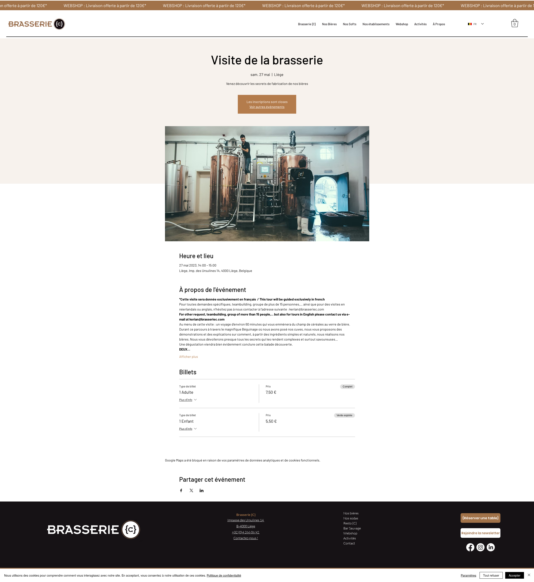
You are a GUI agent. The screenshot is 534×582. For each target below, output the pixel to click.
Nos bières (351, 513)
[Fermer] (528, 575)
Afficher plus (188, 356)
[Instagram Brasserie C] (480, 547)
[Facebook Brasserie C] (470, 547)
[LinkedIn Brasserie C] (491, 547)
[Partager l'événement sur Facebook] (181, 490)
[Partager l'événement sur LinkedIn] (202, 490)
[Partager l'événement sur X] (191, 490)
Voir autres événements (267, 107)
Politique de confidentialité (224, 575)
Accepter (514, 575)
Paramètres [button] (468, 575)
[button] (376, 24)
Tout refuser (491, 575)
